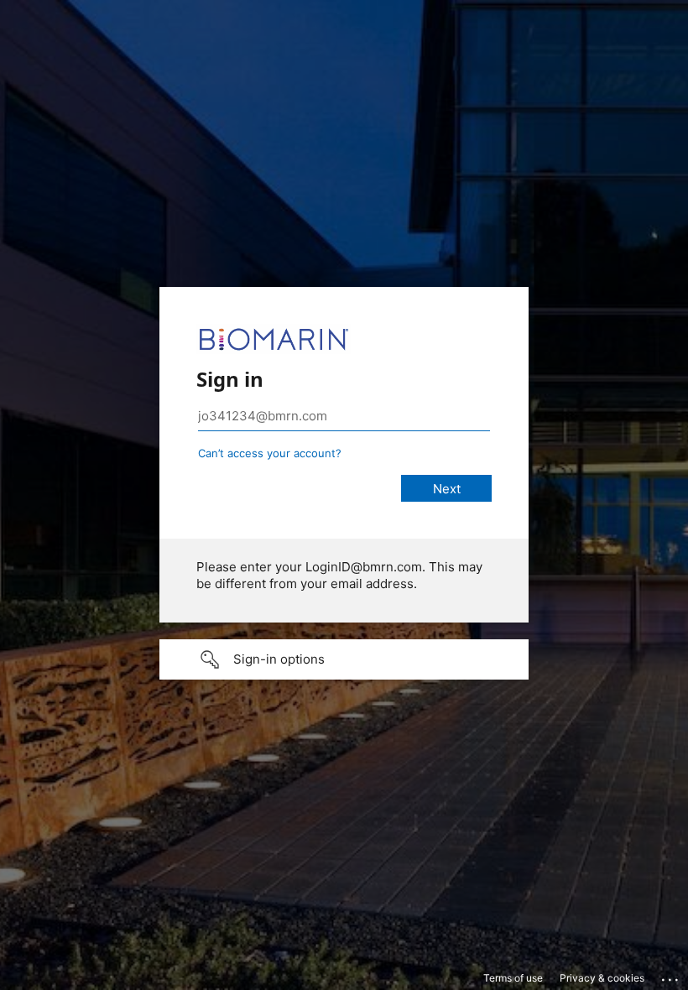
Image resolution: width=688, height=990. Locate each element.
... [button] (671, 975)
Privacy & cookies (602, 978)
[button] (344, 659)
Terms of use (513, 978)
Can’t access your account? (269, 453)
